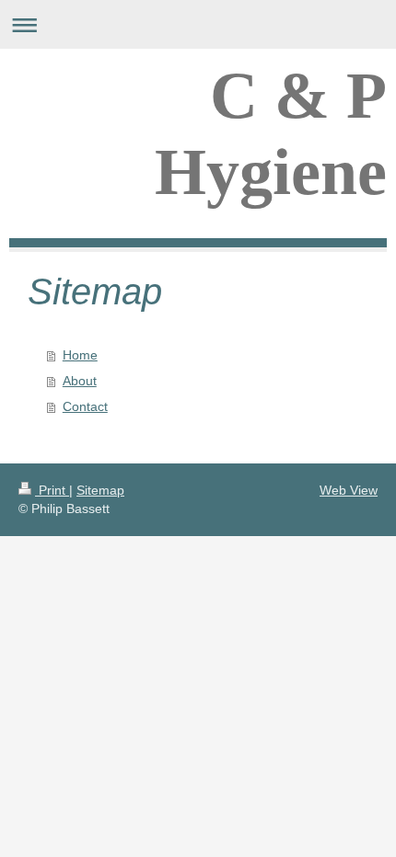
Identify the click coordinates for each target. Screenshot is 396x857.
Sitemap (100, 490)
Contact (85, 406)
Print (52, 490)
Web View (349, 490)
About (80, 380)
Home (80, 355)
